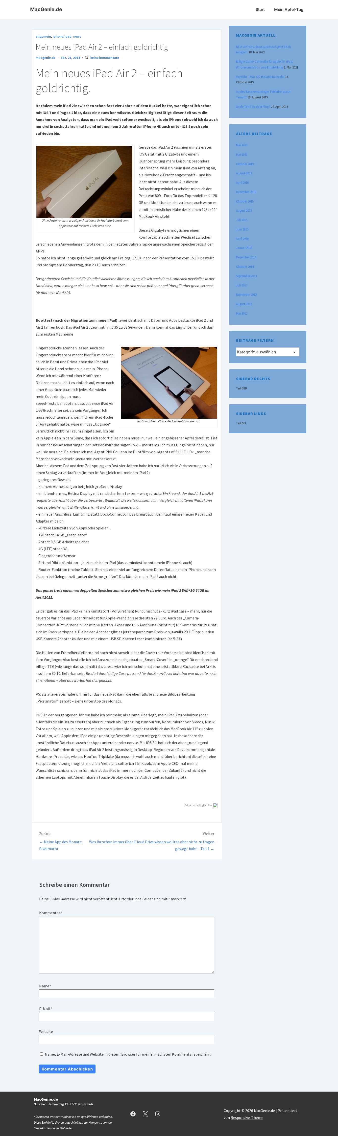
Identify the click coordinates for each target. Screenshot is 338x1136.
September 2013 (246, 276)
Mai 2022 (241, 145)
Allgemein (43, 36)
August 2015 (244, 210)
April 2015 (242, 239)
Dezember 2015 (246, 192)
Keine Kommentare (104, 57)
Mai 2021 (241, 155)
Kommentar (51, 912)
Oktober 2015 (245, 201)
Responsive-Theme (247, 1117)
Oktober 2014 (245, 267)
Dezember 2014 (246, 257)
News (77, 36)
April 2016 (242, 183)
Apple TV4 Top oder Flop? (253, 107)
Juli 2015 (241, 220)
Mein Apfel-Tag (288, 9)
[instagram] (158, 1114)
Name (44, 985)
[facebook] (133, 1114)
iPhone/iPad (62, 36)
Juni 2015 (242, 229)
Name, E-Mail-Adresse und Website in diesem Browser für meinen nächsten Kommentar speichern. (128, 1054)
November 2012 (246, 295)
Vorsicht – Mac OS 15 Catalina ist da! (260, 77)
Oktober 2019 (245, 164)
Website (46, 1031)
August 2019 (244, 173)
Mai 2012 (241, 313)
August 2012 (244, 304)
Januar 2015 (244, 248)
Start (260, 9)
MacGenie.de (46, 9)
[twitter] (145, 1114)
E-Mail (44, 1008)
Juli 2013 (241, 285)
